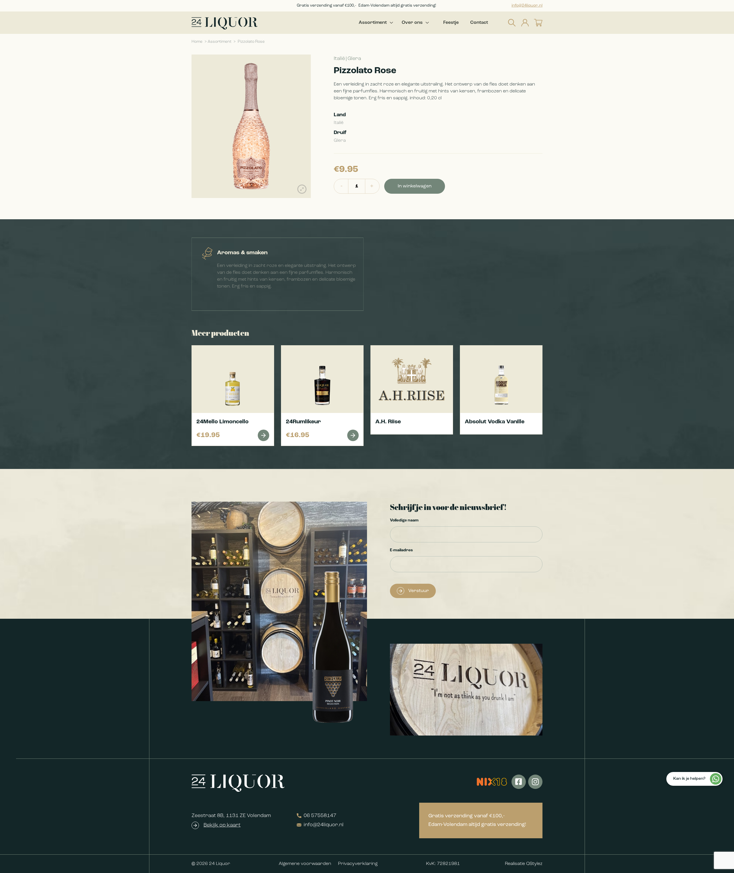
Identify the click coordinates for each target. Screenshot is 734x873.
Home (197, 42)
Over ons (412, 22)
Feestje (451, 22)
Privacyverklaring (358, 864)
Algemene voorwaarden (305, 864)
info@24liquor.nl (527, 5)
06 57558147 (320, 815)
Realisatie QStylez (523, 864)
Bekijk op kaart (222, 825)
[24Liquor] (224, 23)
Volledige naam (404, 520)
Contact (479, 22)
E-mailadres (401, 550)
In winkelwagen (415, 186)
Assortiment (373, 22)
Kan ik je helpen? (689, 779)
